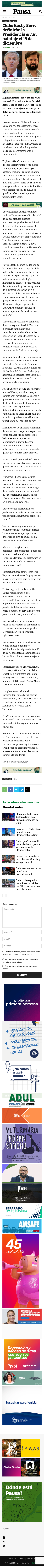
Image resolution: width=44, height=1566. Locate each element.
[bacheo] (22, 1369)
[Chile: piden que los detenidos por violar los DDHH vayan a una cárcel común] (8, 883)
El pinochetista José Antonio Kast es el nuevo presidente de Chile (27, 818)
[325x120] (22, 1217)
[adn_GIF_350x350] (22, 1060)
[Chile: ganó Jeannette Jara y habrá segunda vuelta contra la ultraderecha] (8, 844)
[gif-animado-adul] (22, 1107)
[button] (40, 11)
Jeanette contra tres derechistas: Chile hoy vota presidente (28, 859)
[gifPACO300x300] (22, 1020)
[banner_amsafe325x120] (22, 1233)
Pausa (4, 17)
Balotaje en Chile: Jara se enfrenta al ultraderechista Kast (28, 832)
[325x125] (22, 1323)
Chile (15, 779)
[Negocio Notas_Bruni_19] (22, 204)
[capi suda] (20, 1307)
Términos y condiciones (27, 1559)
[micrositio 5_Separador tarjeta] (22, 90)
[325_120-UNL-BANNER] (22, 1338)
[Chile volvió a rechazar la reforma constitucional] (8, 871)
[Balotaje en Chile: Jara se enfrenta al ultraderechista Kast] (8, 832)
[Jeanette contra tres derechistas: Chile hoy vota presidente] (8, 859)
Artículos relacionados (20, 802)
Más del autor (13, 807)
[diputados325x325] (22, 1425)
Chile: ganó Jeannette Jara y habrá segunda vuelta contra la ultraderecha (28, 846)
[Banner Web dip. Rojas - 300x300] (22, 1202)
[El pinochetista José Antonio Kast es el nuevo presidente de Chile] (8, 817)
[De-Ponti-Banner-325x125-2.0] (22, 1385)
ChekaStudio (34, 1563)
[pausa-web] (22, 1122)
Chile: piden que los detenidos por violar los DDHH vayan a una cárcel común (28, 885)
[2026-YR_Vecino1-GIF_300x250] (22, 1091)
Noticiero (12, 17)
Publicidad (12, 1559)
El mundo (13, 21)
